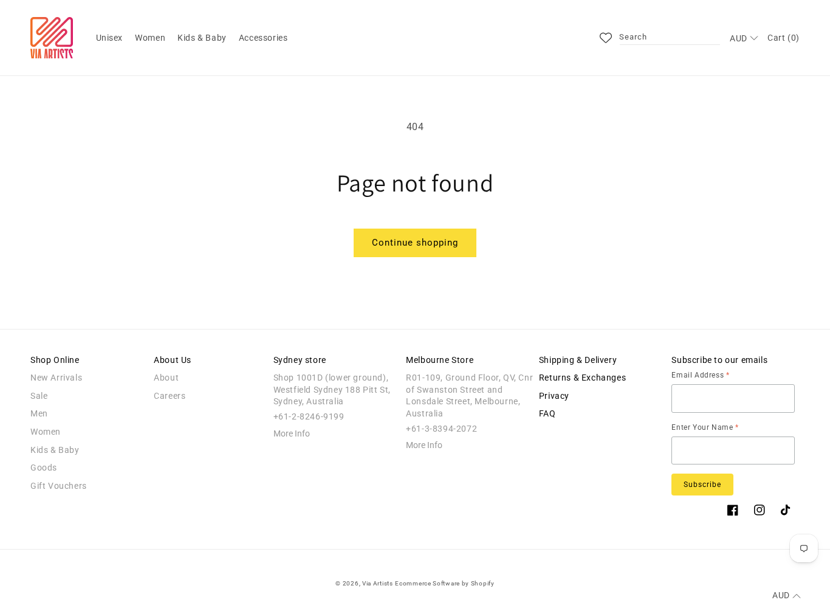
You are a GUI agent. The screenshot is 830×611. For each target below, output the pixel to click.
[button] (109, 37)
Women (45, 432)
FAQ (547, 413)
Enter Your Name (704, 427)
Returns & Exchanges (582, 377)
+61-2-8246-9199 (309, 416)
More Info (291, 433)
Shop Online (55, 360)
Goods (43, 467)
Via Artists (377, 583)
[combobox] (670, 37)
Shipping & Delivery (578, 360)
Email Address (700, 375)
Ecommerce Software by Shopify (444, 583)
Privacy (554, 396)
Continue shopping (415, 242)
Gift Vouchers (58, 486)
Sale (38, 396)
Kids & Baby (55, 450)
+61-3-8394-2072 (441, 428)
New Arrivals (56, 377)
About (166, 377)
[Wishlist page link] (606, 38)
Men (39, 413)
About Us (172, 360)
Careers (169, 396)
